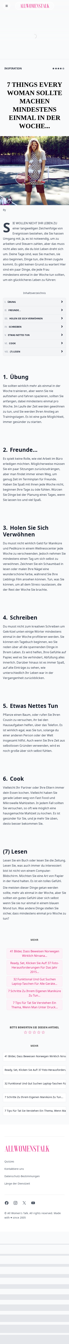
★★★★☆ (58, 68)
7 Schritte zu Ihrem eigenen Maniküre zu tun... (34, 993)
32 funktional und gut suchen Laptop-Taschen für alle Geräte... (34, 981)
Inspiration (13, 68)
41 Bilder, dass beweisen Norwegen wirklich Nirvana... (34, 953)
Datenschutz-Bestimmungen (22, 1176)
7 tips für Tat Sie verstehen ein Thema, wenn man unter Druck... (34, 1005)
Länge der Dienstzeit (17, 1183)
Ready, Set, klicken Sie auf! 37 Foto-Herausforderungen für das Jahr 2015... (34, 967)
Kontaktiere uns (14, 1169)
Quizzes (9, 1161)
